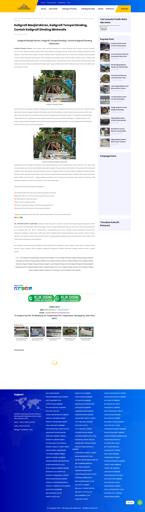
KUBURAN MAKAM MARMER (84, 411)
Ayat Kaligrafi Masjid (58, 264)
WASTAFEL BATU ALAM (112, 425)
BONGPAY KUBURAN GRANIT (55, 440)
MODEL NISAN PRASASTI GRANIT (115, 393)
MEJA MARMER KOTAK (82, 495)
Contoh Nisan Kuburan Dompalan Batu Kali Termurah (119, 55)
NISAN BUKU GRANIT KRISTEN (84, 440)
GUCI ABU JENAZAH (52, 411)
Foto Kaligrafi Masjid (53, 261)
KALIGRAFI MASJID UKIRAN (84, 432)
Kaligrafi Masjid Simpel (35, 267)
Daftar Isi (110, 9)
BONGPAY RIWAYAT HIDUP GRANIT (58, 447)
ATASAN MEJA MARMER (83, 400)
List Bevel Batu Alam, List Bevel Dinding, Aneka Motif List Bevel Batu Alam (119, 98)
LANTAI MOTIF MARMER (83, 407)
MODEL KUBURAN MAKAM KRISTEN (86, 460)
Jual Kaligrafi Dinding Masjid (29, 258)
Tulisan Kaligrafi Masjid (36, 270)
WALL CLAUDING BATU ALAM (114, 489)
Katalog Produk (88, 9)
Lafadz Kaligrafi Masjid (73, 264)
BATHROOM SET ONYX (112, 404)
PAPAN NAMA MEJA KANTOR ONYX (57, 429)
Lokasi (100, 9)
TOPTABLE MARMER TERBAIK (55, 454)
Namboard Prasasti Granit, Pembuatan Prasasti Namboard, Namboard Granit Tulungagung (119, 44)
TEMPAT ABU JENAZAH (112, 468)
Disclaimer (61, 3)
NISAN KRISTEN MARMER (54, 489)
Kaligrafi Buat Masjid (47, 258)
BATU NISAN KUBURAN (82, 467)
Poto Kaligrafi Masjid (86, 261)
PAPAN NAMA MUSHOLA (112, 440)
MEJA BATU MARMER (82, 485)
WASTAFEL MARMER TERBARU (56, 436)
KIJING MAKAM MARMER (112, 415)
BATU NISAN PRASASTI (111, 447)
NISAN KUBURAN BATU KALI (84, 456)
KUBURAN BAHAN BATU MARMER (115, 429)
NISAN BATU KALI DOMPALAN (55, 472)
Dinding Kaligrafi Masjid (38, 261)
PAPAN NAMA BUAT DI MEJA (113, 475)
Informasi (53, 9)
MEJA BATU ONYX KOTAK (83, 492)
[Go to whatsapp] (140, 502)
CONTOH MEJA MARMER (54, 404)
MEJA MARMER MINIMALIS (83, 463)
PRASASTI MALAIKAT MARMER (114, 432)
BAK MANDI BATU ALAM (54, 493)
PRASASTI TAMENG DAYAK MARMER (58, 486)
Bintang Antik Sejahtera (71, 508)
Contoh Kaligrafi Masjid (62, 258)
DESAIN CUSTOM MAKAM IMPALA (57, 482)
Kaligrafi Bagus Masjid (79, 258)
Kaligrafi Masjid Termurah (52, 267)
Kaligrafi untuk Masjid (52, 270)
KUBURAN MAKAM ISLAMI (83, 470)
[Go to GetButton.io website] (140, 508)
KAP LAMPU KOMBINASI (112, 400)
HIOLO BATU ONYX (81, 425)
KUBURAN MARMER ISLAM (83, 478)
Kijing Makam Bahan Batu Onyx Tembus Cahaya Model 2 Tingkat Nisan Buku (118, 140)
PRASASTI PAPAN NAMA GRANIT (56, 422)
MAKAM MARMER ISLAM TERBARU (57, 397)
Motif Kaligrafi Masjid (86, 267)
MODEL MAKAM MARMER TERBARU (57, 468)
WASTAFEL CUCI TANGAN (113, 493)
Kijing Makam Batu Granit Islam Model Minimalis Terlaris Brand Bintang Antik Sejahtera (118, 119)
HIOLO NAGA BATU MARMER (55, 425)
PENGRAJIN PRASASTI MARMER (114, 461)
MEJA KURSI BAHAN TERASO (113, 411)
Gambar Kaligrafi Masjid (69, 261)
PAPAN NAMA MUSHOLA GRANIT (57, 479)
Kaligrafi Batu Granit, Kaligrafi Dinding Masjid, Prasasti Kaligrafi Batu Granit (119, 108)
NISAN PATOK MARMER (82, 393)
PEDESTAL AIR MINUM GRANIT (56, 418)
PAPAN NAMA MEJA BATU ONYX (85, 474)
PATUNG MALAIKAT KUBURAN (56, 407)
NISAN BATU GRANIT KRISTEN (84, 488)
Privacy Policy (51, 3)
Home (43, 3)
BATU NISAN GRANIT (52, 393)
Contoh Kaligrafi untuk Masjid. (70, 270)
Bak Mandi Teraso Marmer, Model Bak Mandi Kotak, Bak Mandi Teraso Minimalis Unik (118, 130)
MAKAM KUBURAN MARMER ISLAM (115, 436)
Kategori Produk (69, 9)
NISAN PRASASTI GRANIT (112, 486)
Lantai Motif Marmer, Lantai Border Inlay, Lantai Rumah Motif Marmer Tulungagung (119, 76)
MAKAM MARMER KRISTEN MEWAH (57, 461)
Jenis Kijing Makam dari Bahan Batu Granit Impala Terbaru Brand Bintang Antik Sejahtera (120, 87)
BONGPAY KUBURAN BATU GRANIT (57, 475)
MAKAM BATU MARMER (112, 407)
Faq (69, 3)
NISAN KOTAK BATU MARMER (55, 457)
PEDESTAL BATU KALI (53, 497)
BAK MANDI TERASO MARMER (114, 422)
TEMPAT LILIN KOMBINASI (112, 465)
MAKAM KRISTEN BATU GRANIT (85, 418)
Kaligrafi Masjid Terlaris (70, 267)
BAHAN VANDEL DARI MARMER (56, 450)
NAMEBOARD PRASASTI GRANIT (85, 443)
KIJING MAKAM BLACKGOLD (55, 465)
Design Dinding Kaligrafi (41, 264)
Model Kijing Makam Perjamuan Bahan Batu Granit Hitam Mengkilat (120, 66)
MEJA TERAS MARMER (111, 454)
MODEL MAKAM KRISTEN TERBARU (57, 415)
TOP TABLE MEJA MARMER (84, 422)
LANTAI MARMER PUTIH (53, 400)
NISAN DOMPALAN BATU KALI (84, 404)
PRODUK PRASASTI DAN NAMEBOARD (32, 18)
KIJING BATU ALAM (81, 499)
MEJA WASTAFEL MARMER (113, 479)
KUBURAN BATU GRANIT (112, 457)
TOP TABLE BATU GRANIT (83, 429)
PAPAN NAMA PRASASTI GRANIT (85, 453)
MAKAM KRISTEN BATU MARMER (115, 397)
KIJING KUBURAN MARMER (83, 397)
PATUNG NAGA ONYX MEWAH (56, 443)
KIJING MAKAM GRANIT (112, 497)
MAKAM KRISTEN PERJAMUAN (56, 432)
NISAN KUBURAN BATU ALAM (84, 481)
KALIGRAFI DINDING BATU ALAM (85, 436)
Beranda (17, 18)
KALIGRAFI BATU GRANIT (112, 450)
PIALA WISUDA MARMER (112, 418)
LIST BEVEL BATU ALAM (111, 443)
